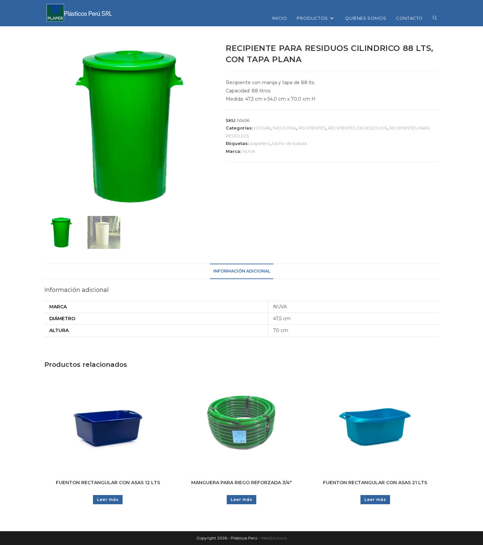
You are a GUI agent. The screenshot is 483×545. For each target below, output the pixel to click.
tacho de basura (289, 143)
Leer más (108, 499)
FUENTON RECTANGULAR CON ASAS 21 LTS (375, 483)
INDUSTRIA (284, 127)
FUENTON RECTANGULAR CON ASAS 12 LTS (108, 483)
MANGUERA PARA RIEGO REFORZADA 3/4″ (241, 483)
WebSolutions (274, 537)
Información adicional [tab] (241, 271)
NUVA (248, 151)
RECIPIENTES (312, 127)
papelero (260, 143)
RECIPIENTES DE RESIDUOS (357, 127)
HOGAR (262, 127)
